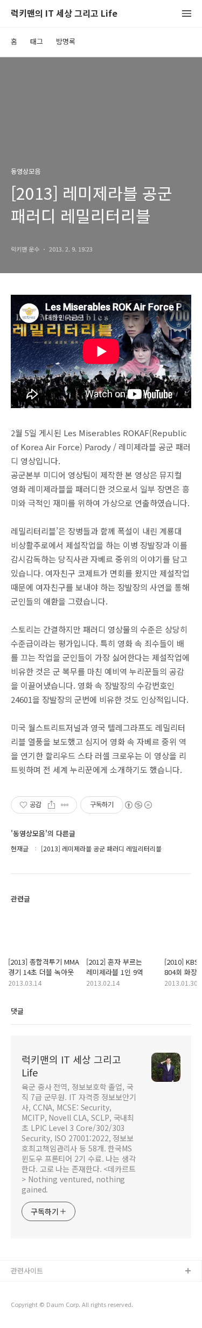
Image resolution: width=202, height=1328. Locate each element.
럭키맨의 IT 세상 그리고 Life (64, 13)
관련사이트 (27, 1270)
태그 (36, 41)
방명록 (65, 41)
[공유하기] (51, 805)
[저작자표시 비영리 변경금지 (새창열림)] (137, 805)
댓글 (17, 1011)
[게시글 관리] (65, 805)
